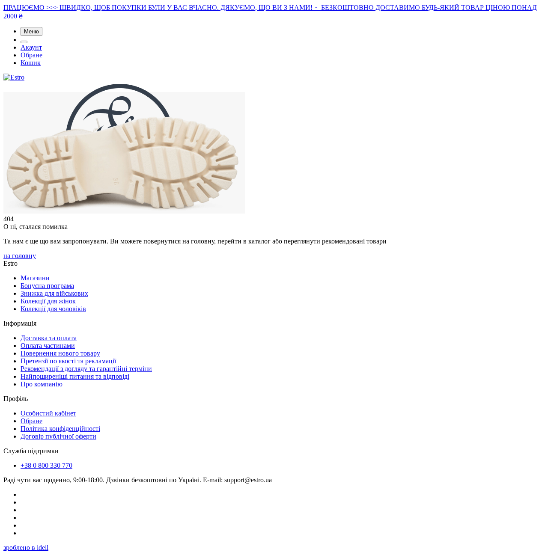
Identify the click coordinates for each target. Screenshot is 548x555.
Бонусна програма (47, 285)
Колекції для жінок (48, 301)
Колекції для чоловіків (53, 308)
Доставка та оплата (49, 337)
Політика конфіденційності (60, 428)
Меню (31, 31)
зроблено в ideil (25, 547)
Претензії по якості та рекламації (68, 361)
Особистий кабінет (48, 413)
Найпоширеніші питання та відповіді (75, 376)
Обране (31, 55)
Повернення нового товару (60, 353)
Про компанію (42, 384)
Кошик (31, 62)
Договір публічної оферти (58, 436)
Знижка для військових (54, 293)
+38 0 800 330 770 (46, 465)
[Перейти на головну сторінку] (13, 77)
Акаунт (31, 47)
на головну (19, 255)
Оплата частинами (48, 345)
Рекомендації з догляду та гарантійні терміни (86, 368)
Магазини (35, 278)
